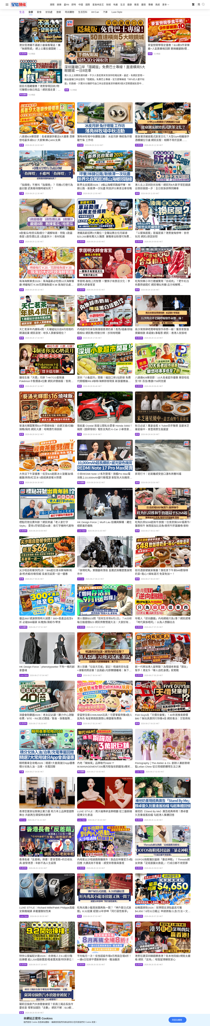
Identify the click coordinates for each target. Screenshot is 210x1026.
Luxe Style (117, 12)
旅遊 (58, 12)
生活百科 (82, 12)
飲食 (39, 12)
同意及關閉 (177, 1020)
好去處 (49, 12)
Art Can (95, 12)
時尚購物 (69, 12)
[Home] (18, 4)
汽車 (105, 12)
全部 (30, 12)
